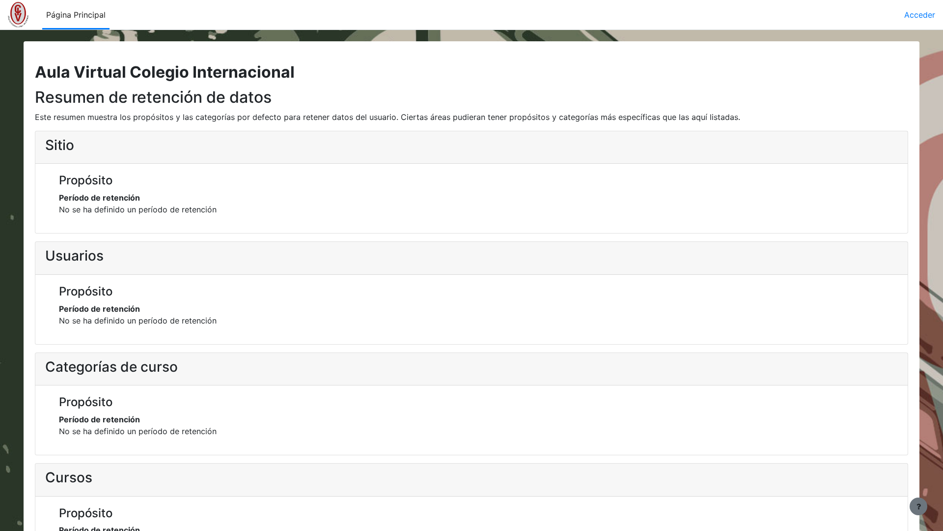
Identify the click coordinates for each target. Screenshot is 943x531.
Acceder (919, 15)
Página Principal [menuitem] (76, 15)
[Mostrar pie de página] (918, 506)
